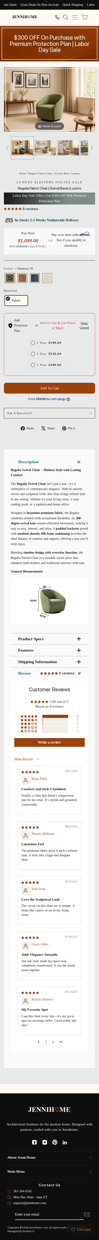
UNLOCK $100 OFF (49, 638)
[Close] (90, 576)
